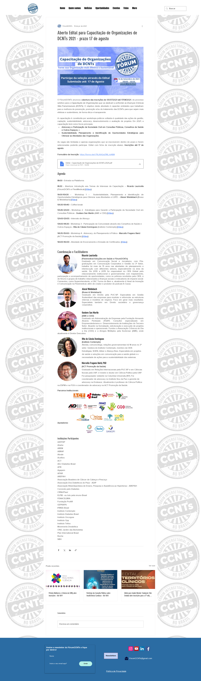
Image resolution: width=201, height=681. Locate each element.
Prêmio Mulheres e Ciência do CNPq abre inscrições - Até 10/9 (63, 594)
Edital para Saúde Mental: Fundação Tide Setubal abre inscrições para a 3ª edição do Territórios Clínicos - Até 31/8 (138, 594)
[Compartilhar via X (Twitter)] (64, 550)
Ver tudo (152, 566)
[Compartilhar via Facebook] (58, 550)
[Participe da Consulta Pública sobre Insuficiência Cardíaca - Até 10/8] (100, 579)
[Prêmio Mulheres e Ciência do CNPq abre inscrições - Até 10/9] (63, 579)
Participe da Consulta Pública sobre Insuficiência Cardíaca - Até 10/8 (98, 594)
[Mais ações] (142, 26)
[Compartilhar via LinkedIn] (70, 550)
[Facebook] (148, 648)
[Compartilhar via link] (76, 550)
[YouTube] (136, 648)
